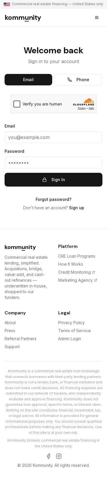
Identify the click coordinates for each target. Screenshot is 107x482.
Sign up (76, 207)
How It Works (70, 264)
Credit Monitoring (74, 272)
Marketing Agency (75, 280)
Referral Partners (21, 338)
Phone (82, 79)
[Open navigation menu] (96, 17)
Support (12, 346)
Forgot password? (53, 199)
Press (10, 330)
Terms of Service (74, 330)
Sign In (58, 179)
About (10, 322)
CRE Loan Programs (76, 256)
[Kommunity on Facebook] (48, 456)
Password (14, 151)
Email (28, 79)
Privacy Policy (71, 322)
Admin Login (69, 338)
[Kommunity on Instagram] (59, 456)
